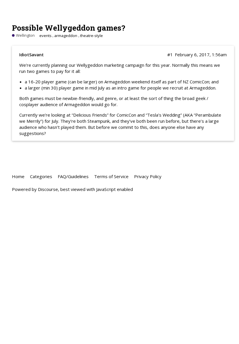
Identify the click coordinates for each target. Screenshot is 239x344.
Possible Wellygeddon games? (68, 27)
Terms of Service (111, 176)
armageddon (65, 35)
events (45, 35)
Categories (41, 176)
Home (18, 176)
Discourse (48, 189)
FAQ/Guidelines (73, 176)
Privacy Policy (147, 176)
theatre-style (91, 35)
